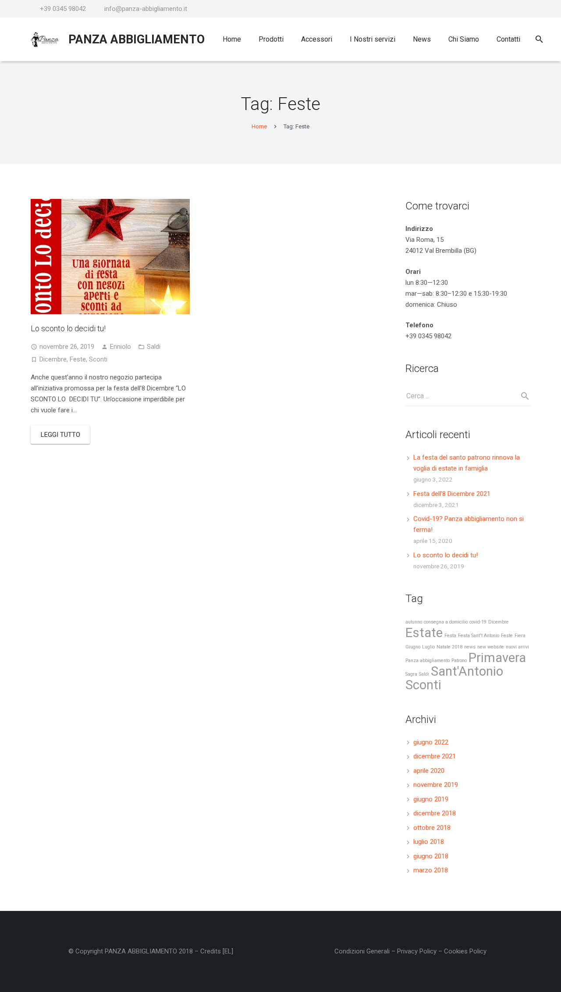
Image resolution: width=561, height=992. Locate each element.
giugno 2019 (430, 799)
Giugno (412, 647)
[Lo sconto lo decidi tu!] (110, 256)
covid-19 (477, 622)
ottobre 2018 (432, 828)
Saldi (153, 347)
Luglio (428, 647)
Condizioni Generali (362, 951)
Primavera (497, 657)
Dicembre (53, 359)
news (470, 647)
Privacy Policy (417, 951)
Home (259, 126)
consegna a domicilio (446, 622)
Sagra (411, 674)
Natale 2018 (449, 647)
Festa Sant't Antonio (478, 635)
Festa (450, 635)
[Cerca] (539, 39)
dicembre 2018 (434, 813)
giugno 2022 (430, 742)
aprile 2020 (428, 771)
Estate (424, 632)
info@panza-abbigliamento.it (145, 9)
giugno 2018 (430, 856)
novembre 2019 (435, 785)
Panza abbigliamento (427, 660)
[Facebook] (522, 9)
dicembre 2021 (434, 756)
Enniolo (120, 347)
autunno (413, 622)
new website (490, 647)
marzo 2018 (430, 870)
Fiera (520, 635)
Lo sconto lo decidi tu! (68, 328)
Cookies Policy (465, 951)
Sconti (98, 359)
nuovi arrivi (517, 647)
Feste (78, 359)
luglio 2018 (428, 842)
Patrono (459, 660)
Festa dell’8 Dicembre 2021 (451, 494)
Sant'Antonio (467, 671)
